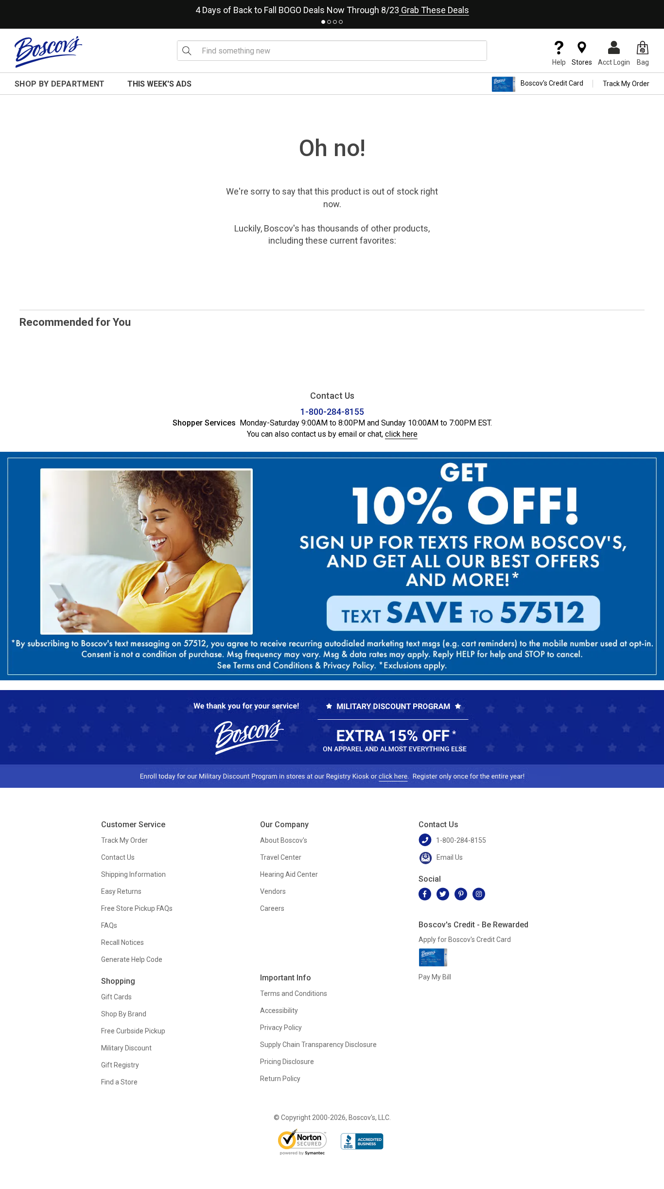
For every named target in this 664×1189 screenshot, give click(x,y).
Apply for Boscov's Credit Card (465, 939)
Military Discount (126, 1048)
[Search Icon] (186, 50)
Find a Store (119, 1082)
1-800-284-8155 (332, 412)
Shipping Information (133, 874)
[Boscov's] (49, 51)
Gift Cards (116, 997)
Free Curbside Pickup (133, 1031)
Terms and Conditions (293, 993)
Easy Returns (121, 891)
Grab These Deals (434, 10)
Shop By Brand (123, 1014)
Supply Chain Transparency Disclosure (318, 1044)
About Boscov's (283, 840)
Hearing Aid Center (289, 874)
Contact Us (118, 857)
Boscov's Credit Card (552, 84)
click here (401, 434)
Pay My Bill (435, 977)
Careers (272, 908)
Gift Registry (120, 1065)
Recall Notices (122, 942)
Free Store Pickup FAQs (137, 908)
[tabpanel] (332, 8)
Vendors (273, 891)
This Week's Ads (159, 84)
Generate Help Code (131, 959)
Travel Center (280, 857)
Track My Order (626, 84)
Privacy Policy (281, 1027)
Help (559, 62)
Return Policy (280, 1079)
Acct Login (614, 62)
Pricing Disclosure (287, 1061)
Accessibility (279, 1010)
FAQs (109, 925)
